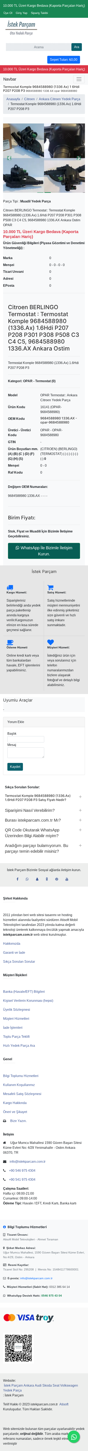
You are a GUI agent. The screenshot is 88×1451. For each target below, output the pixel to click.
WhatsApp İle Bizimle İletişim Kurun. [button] (46, 551)
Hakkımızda (11, 943)
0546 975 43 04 (51, 1296)
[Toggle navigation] (79, 79)
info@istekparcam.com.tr (36, 1278)
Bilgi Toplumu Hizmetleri (20, 1076)
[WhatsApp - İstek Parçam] (29, 879)
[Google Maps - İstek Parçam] (38, 879)
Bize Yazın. (18, 1121)
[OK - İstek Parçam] (48, 879)
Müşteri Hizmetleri (16, 1018)
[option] (41, 158)
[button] (41, 158)
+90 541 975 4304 (22, 1179)
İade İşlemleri (13, 1027)
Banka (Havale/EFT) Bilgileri (24, 991)
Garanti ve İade (14, 952)
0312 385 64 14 (59, 1287)
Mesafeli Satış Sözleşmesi (22, 1094)
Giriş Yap (21, 13)
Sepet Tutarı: (63, 59)
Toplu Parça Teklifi (16, 1036)
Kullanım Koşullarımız (19, 1085)
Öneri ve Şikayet (15, 1112)
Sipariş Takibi (39, 13)
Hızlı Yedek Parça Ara (19, 1045)
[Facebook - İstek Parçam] (19, 879)
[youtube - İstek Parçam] (68, 879)
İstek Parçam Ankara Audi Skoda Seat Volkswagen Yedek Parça (40, 1388)
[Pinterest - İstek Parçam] (58, 879)
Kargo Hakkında (15, 1103)
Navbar (9, 79)
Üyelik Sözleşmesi (16, 1009)
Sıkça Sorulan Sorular (19, 961)
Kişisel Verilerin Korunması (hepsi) (28, 1000)
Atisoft (63, 1404)
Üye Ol (7, 13)
